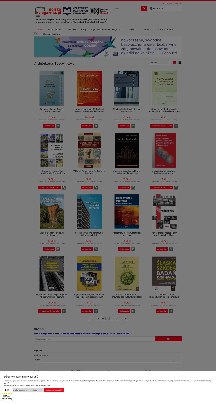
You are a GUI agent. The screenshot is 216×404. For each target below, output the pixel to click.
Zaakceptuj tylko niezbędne (16, 390)
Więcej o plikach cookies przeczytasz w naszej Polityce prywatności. (27, 385)
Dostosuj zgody (36, 390)
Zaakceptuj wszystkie (54, 390)
